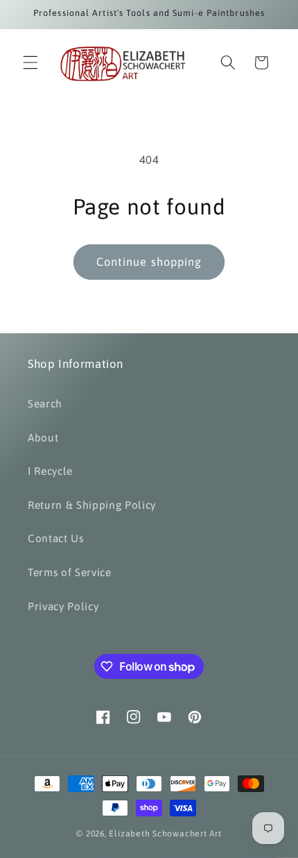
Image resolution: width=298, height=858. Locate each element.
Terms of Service (70, 572)
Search (45, 404)
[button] (30, 62)
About (43, 438)
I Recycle (50, 471)
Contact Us (56, 538)
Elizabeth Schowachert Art (165, 834)
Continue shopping (149, 261)
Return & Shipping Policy (92, 505)
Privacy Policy (63, 606)
